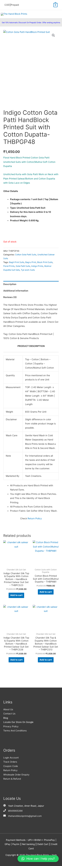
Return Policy (35, 518)
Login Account (11, 757)
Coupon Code (10, 766)
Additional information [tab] (15, 290)
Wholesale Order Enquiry (16, 774)
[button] (53, 35)
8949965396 (15, 810)
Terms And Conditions (15, 730)
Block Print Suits (45, 262)
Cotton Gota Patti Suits (25, 254)
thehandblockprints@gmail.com (25, 816)
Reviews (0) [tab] (10, 297)
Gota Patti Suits (23, 266)
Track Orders (10, 761)
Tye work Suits (28, 270)
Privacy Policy (11, 726)
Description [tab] (9, 284)
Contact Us (9, 713)
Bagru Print (30, 262)
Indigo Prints (37, 266)
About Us (8, 709)
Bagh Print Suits (16, 262)
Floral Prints (9, 266)
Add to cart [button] (16, 595)
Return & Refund (12, 778)
